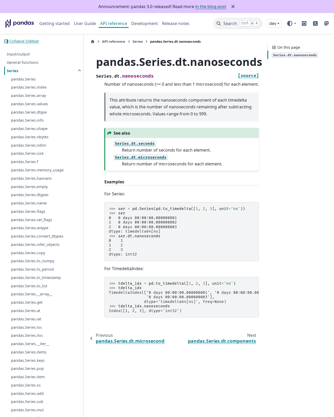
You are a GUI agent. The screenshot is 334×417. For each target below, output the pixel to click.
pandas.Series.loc (26, 327)
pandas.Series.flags (28, 211)
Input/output (18, 54)
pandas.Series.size (27, 153)
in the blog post (210, 6)
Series (12, 70)
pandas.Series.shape (29, 128)
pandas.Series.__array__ (31, 294)
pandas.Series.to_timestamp (36, 277)
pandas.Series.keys (28, 360)
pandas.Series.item (28, 376)
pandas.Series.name (29, 203)
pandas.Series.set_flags (31, 219)
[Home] (93, 41)
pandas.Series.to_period (32, 269)
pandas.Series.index (29, 87)
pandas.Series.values (29, 103)
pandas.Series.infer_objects (35, 244)
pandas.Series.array (28, 95)
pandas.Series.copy (28, 252)
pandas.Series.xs (26, 385)
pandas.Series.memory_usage (37, 169)
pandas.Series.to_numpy (32, 261)
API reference (113, 23)
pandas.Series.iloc (27, 335)
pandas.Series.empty (29, 186)
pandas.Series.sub (27, 401)
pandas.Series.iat (26, 318)
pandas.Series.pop (27, 368)
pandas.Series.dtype (29, 112)
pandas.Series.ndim (28, 145)
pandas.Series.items (28, 352)
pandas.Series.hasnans (31, 178)
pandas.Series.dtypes (30, 194)
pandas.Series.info (27, 120)
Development (144, 23)
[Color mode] (291, 23)
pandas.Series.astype (29, 228)
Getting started (54, 23)
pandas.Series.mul (27, 410)
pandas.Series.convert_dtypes (37, 236)
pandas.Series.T (25, 161)
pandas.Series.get (27, 302)
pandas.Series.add (27, 393)
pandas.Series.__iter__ (30, 343)
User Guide (85, 23)
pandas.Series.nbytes (30, 136)
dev (272, 23)
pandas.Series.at (25, 310)
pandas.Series (23, 79)
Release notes (175, 23)
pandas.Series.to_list (29, 285)
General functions (22, 62)
